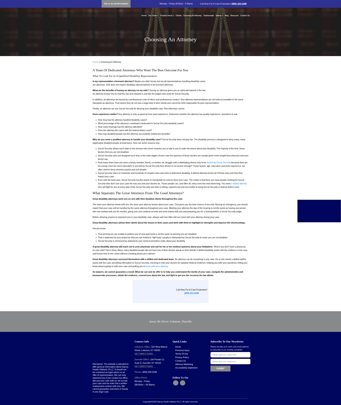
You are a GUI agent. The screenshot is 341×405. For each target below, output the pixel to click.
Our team (152, 15)
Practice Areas (166, 15)
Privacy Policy (182, 357)
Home (144, 15)
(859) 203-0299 (239, 4)
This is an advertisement (116, 4)
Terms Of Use (181, 354)
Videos (218, 15)
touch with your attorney (157, 266)
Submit (220, 368)
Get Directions (144, 354)
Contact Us (245, 15)
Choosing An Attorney (192, 15)
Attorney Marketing (184, 364)
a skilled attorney (239, 183)
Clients (179, 15)
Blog (227, 15)
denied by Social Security (219, 162)
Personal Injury (182, 350)
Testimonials (208, 15)
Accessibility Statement (186, 368)
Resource (234, 15)
